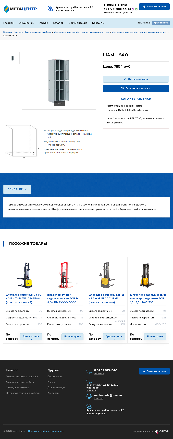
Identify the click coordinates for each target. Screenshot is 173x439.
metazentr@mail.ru (118, 12)
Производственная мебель (23, 393)
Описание (16, 189)
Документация (77, 23)
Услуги (43, 23)
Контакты (98, 23)
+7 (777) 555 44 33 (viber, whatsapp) (102, 386)
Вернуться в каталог (138, 88)
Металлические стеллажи (22, 376)
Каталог (58, 23)
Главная (8, 23)
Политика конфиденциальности (46, 431)
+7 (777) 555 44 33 (117, 9)
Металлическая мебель (20, 382)
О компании (54, 376)
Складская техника (17, 387)
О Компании (26, 23)
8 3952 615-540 (115, 5)
